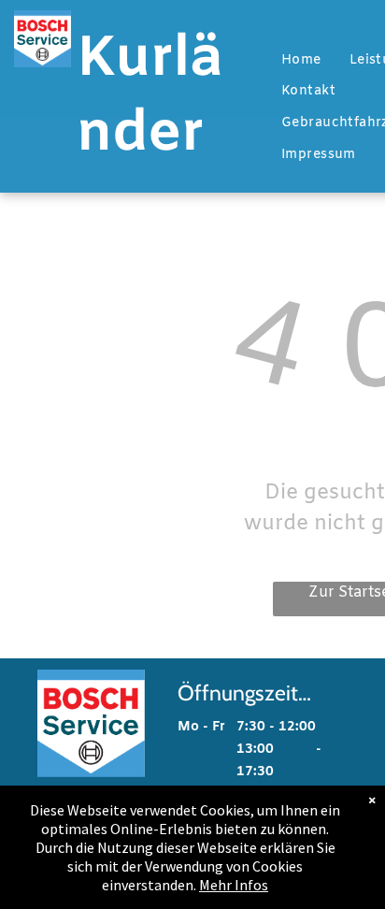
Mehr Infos (233, 884)
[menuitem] (301, 61)
